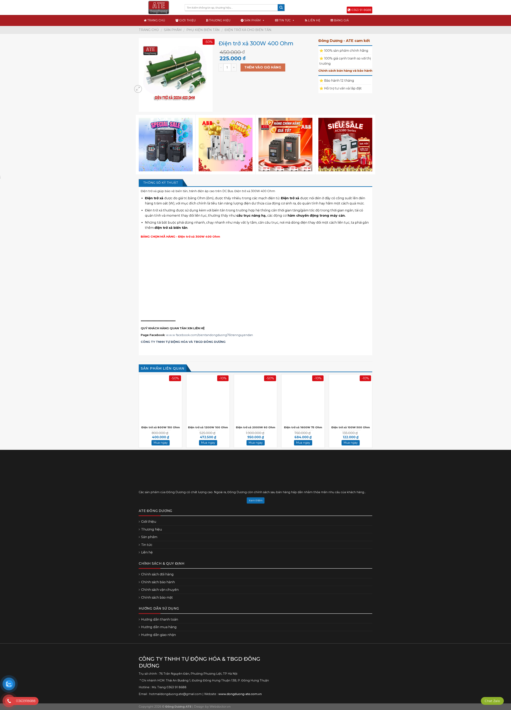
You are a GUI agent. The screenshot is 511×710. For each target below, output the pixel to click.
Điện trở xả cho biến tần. (248, 30)
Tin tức (284, 20)
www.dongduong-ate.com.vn (240, 694)
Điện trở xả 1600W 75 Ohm (303, 427)
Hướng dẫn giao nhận (158, 635)
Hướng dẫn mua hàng (159, 627)
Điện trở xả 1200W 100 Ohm (208, 427)
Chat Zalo (492, 701)
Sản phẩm (252, 20)
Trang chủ (156, 20)
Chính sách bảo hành (158, 582)
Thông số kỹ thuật (160, 182)
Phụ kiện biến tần (203, 30)
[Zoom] (138, 89)
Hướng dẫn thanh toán (159, 619)
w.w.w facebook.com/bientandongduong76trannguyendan (209, 335)
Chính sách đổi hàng (157, 574)
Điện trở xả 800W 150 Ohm (160, 427)
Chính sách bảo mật (157, 597)
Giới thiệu (187, 20)
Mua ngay (160, 442)
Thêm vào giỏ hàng (262, 67)
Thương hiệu (219, 20)
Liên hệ (313, 20)
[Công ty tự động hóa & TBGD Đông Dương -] (159, 8)
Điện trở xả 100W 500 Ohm (350, 427)
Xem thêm (255, 500)
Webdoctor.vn (220, 706)
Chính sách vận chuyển (160, 590)
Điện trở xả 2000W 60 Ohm (255, 427)
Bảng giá (341, 20)
